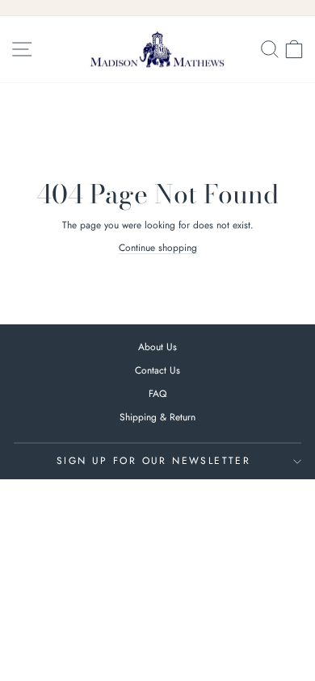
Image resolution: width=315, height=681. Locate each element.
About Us (157, 347)
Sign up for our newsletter (153, 460)
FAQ (157, 393)
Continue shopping (158, 247)
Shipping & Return (157, 417)
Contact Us (157, 370)
